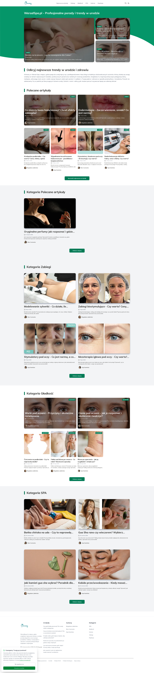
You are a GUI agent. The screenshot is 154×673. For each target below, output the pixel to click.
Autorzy (69, 623)
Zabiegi (73, 3)
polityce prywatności (25, 660)
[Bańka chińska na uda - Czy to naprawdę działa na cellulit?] (50, 514)
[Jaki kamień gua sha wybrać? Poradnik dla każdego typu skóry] (50, 564)
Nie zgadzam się (19, 664)
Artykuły (46, 623)
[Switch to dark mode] (128, 3)
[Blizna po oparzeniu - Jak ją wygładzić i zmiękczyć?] (90, 444)
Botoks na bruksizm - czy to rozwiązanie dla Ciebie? (48, 55)
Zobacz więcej (77, 250)
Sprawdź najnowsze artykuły (77, 178)
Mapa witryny (77, 660)
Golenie (93, 3)
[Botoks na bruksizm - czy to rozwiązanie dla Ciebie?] (59, 40)
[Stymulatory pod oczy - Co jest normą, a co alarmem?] (50, 339)
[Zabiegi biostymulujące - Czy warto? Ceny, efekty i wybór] (104, 288)
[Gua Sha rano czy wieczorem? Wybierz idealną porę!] (104, 514)
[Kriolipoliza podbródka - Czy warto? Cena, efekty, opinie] (37, 141)
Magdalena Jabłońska (86, 122)
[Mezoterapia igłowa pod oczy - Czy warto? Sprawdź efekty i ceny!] (104, 339)
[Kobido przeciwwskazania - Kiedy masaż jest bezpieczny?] (104, 564)
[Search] (125, 3)
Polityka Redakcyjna (67, 660)
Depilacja (100, 3)
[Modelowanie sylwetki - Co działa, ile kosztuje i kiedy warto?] (50, 288)
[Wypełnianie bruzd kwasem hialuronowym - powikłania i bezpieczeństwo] (63, 141)
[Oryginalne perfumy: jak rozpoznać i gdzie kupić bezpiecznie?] (50, 213)
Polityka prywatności (42, 660)
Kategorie (92, 623)
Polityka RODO (57, 660)
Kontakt (50, 660)
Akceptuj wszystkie (19, 668)
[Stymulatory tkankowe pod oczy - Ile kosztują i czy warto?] (90, 141)
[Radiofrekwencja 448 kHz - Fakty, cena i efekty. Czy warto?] (117, 141)
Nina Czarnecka (32, 242)
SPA (87, 3)
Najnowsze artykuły (62, 3)
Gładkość (80, 3)
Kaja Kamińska (31, 122)
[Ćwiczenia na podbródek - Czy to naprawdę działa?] (37, 444)
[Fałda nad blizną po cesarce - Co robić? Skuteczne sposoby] (63, 444)
